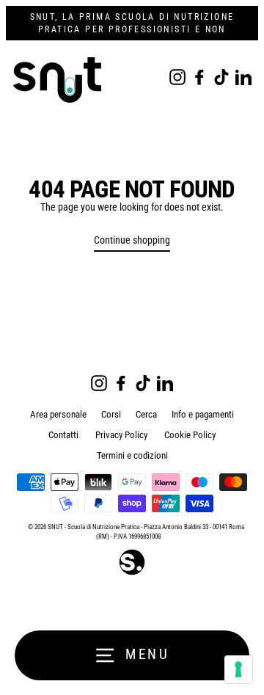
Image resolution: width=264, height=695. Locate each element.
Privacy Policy (121, 434)
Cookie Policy (190, 434)
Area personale (58, 414)
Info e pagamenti (203, 414)
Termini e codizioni (132, 455)
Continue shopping (132, 240)
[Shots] (132, 573)
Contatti (63, 434)
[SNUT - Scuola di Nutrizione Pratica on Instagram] (177, 77)
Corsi (111, 414)
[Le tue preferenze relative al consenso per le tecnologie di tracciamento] (238, 669)
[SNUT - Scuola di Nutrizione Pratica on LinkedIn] (243, 77)
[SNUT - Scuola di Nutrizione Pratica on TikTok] (221, 77)
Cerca (146, 414)
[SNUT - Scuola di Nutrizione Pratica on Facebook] (199, 77)
